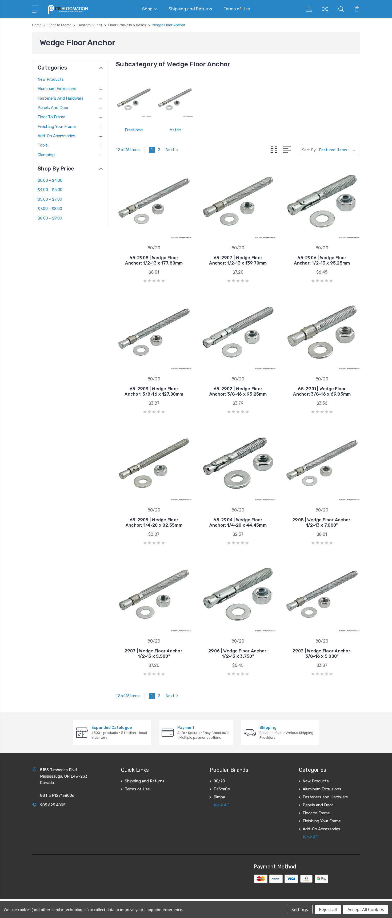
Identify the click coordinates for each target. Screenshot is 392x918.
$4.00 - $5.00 (50, 189)
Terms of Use (237, 8)
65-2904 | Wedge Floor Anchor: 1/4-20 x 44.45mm (238, 522)
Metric (175, 130)
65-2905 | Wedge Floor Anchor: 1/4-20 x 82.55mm (154, 522)
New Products (51, 79)
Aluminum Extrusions (57, 88)
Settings (299, 909)
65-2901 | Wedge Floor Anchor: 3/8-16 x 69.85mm (322, 391)
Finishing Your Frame (57, 126)
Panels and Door (53, 107)
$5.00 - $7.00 (50, 199)
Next (170, 149)
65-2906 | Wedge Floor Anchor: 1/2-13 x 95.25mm (322, 260)
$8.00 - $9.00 (50, 218)
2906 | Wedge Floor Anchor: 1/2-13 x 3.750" (238, 653)
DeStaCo (222, 789)
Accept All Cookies (365, 909)
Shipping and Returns (190, 8)
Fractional (134, 130)
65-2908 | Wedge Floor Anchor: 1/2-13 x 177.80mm (154, 260)
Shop (147, 8)
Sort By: (309, 150)
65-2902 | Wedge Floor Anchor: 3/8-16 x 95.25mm (238, 391)
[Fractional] (134, 99)
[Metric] (175, 99)
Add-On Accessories (56, 135)
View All (221, 805)
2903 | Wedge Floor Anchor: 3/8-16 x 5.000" (322, 653)
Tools (43, 145)
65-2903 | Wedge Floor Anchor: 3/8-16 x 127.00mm (154, 391)
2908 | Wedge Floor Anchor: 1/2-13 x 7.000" (322, 522)
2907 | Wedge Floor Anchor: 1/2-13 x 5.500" (154, 653)
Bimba (219, 797)
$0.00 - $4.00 (50, 180)
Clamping (46, 154)
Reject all (328, 909)
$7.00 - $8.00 (50, 208)
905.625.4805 (53, 805)
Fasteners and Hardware (60, 98)
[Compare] (325, 12)
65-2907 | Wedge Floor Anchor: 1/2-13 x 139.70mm (238, 260)
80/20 (219, 781)
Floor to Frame (51, 117)
